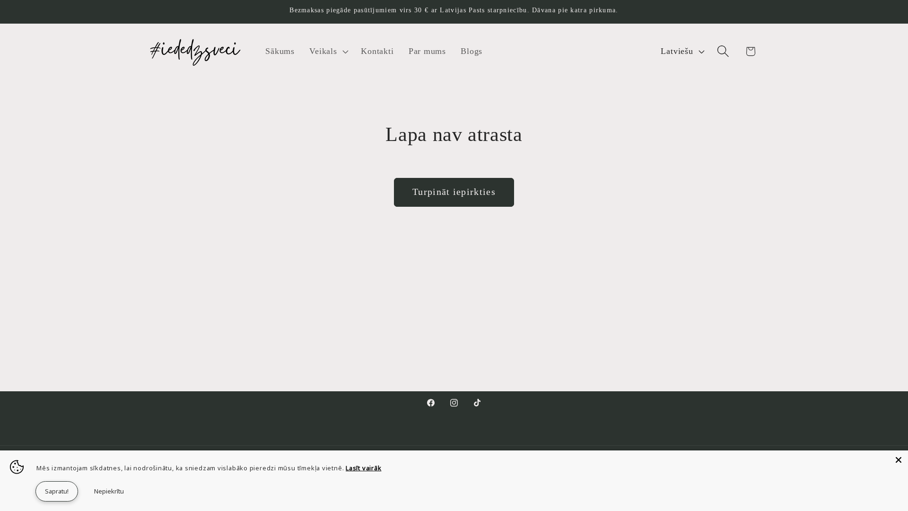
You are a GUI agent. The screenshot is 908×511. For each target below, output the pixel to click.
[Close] (898, 460)
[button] (328, 51)
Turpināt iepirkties (454, 192)
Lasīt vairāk (363, 468)
